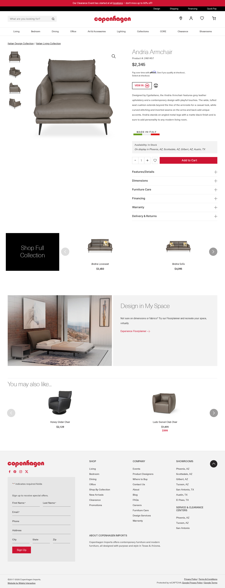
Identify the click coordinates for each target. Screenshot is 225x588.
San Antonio (183, 528)
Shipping (174, 8)
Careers (137, 505)
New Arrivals (96, 494)
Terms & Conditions (208, 579)
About (136, 489)
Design (157, 8)
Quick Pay (212, 8)
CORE (163, 31)
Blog (135, 494)
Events (136, 468)
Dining (55, 31)
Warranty (138, 520)
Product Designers (143, 474)
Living (16, 31)
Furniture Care (141, 510)
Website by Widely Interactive (22, 583)
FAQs (136, 500)
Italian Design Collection (21, 43)
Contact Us (139, 484)
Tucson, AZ (182, 484)
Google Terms (210, 582)
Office (73, 31)
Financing (192, 8)
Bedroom (35, 31)
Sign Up (21, 549)
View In (139, 85)
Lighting (121, 31)
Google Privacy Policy (192, 582)
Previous (65, 252)
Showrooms (206, 31)
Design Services (142, 515)
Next (213, 252)
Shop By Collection (99, 489)
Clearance (183, 31)
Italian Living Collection (48, 43)
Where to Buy (140, 479)
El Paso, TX (182, 500)
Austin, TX (182, 494)
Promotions (95, 505)
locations (118, 3)
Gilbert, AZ (182, 479)
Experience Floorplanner (133, 331)
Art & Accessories (97, 31)
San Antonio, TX (185, 489)
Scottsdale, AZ (184, 474)
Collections (143, 31)
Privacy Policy (190, 579)
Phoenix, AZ (182, 468)
